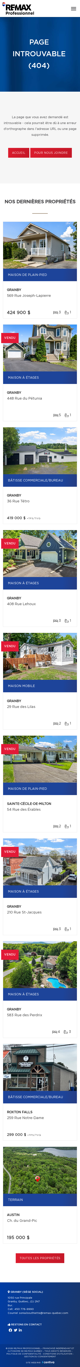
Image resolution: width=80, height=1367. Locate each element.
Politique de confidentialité (23, 1354)
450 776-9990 (24, 1309)
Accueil (18, 153)
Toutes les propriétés (40, 1258)
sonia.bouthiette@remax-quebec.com (43, 1313)
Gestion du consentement (40, 1357)
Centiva (48, 1362)
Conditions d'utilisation (57, 1354)
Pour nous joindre (51, 153)
